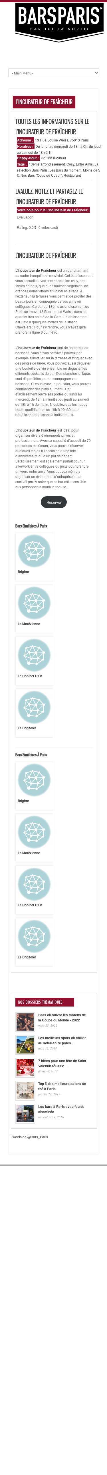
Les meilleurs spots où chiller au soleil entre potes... (62, 1040)
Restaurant (72, 175)
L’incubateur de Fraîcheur (35, 430)
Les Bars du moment (65, 170)
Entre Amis (84, 164)
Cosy (70, 164)
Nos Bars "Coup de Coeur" (41, 175)
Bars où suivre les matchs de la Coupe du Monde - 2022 (62, 1017)
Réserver (54, 502)
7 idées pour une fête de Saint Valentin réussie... (62, 1063)
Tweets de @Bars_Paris (29, 1136)
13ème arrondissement (47, 164)
